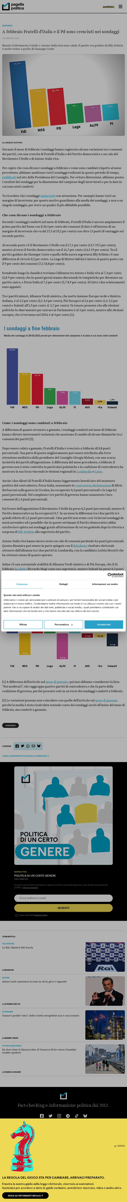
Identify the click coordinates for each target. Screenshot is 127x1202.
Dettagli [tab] (63, 584)
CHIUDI (121, 1146)
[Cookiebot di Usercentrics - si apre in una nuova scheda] (109, 575)
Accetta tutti (103, 624)
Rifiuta (23, 624)
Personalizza (62, 624)
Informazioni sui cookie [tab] (105, 584)
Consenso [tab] (22, 584)
